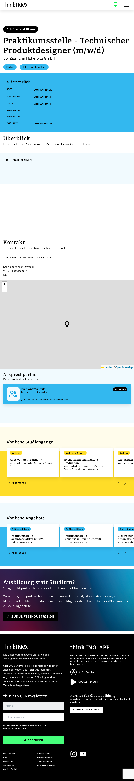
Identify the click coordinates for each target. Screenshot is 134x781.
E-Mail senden (21, 160)
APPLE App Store (87, 672)
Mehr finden (18, 483)
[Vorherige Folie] (119, 483)
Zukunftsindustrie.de (32, 616)
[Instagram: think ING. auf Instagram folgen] (73, 754)
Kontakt (6, 757)
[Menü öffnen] (127, 5)
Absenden (35, 740)
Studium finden (43, 753)
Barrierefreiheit (10, 769)
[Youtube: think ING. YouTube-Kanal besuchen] (83, 754)
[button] (67, 324)
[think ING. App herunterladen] (116, 5)
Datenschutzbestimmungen (15, 728)
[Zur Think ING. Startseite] (33, 4)
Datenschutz (9, 761)
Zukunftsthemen (44, 761)
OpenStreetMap (124, 367)
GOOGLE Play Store (88, 681)
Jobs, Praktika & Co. (46, 765)
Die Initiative (9, 753)
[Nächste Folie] (124, 483)
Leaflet (108, 367)
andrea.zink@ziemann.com (30, 257)
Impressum (8, 765)
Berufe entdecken (45, 757)
